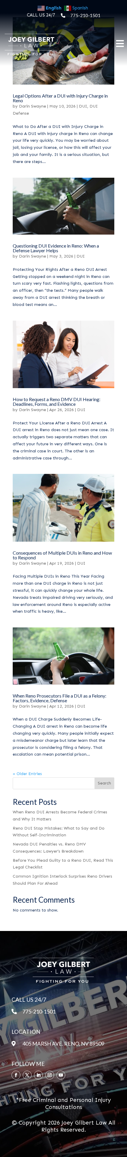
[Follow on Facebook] (16, 1075)
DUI (83, 106)
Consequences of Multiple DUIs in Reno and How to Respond (62, 555)
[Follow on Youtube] (60, 1075)
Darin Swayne (32, 106)
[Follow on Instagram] (49, 1075)
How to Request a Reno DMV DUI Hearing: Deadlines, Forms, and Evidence (56, 401)
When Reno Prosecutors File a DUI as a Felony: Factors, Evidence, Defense (59, 698)
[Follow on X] (27, 1075)
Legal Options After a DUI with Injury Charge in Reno (60, 98)
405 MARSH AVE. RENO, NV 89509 (63, 1043)
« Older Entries (27, 773)
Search (104, 783)
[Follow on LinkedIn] (38, 1075)
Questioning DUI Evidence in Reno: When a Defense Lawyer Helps (56, 248)
